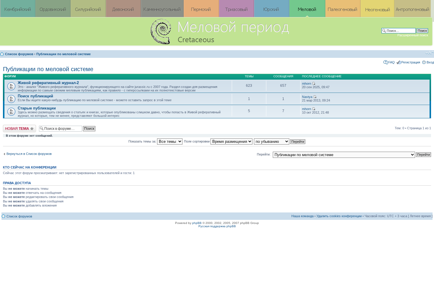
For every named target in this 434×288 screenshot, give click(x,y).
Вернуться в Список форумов (29, 154)
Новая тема (12, 126)
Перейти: (263, 154)
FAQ (391, 62)
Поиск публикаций (35, 96)
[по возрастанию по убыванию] (280, 141)
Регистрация (410, 62)
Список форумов (19, 54)
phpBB (197, 223)
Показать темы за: (142, 141)
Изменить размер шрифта (429, 52)
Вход (430, 62)
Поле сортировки (197, 141)
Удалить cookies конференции (339, 216)
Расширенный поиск (412, 35)
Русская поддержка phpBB (217, 226)
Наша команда (302, 216)
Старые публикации (37, 108)
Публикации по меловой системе (63, 54)
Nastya (307, 97)
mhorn (306, 83)
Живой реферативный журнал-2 (48, 83)
